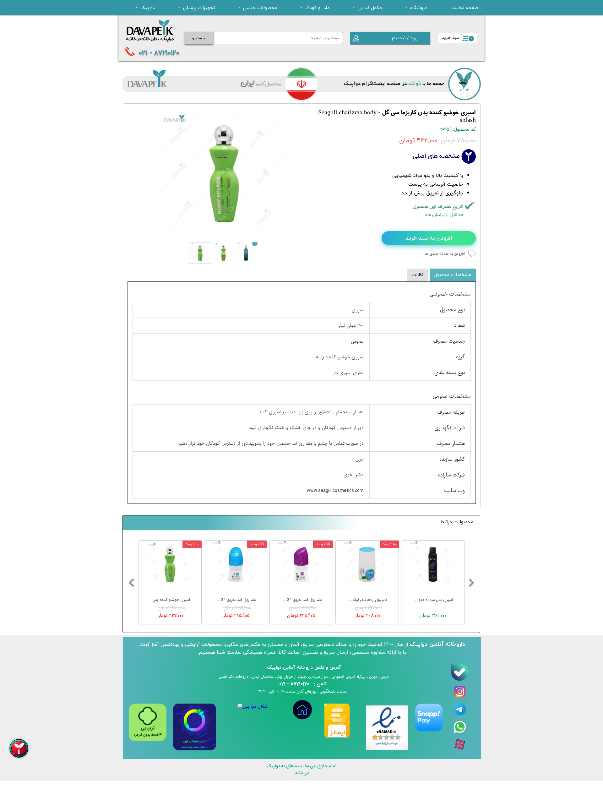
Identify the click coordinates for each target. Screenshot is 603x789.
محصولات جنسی (260, 7)
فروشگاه (418, 7)
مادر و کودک (317, 7)
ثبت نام (398, 38)
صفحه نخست (464, 7)
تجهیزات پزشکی (199, 7)
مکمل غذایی (370, 7)
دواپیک (147, 7)
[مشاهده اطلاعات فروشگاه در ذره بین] (252, 707)
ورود (414, 38)
